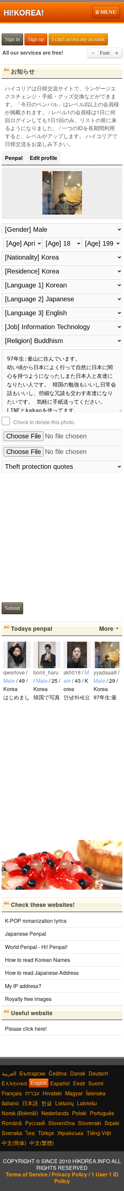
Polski (79, 1113)
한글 (46, 1103)
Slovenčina (61, 1123)
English (39, 1083)
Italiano (10, 1103)
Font (104, 53)
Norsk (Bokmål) (20, 1113)
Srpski (111, 1123)
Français (12, 1093)
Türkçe (46, 1133)
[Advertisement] (62, 535)
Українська (70, 1133)
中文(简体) (14, 1143)
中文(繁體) (41, 1143)
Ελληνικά (14, 1083)
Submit (12, 608)
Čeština (58, 1073)
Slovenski (89, 1123)
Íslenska (95, 1093)
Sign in (12, 39)
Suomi (95, 1083)
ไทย (30, 1133)
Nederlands (55, 1113)
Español (60, 1083)
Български (32, 1073)
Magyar (74, 1093)
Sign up (36, 39)
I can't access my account (78, 39)
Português (102, 1113)
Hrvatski (52, 1093)
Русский (35, 1123)
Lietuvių (64, 1103)
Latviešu (87, 1103)
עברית (32, 1093)
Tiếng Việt (99, 1133)
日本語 (30, 1103)
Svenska (12, 1133)
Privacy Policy (69, 1174)
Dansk (77, 1073)
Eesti (79, 1083)
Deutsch (98, 1073)
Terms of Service (27, 1174)
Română (12, 1123)
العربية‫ (9, 1073)
